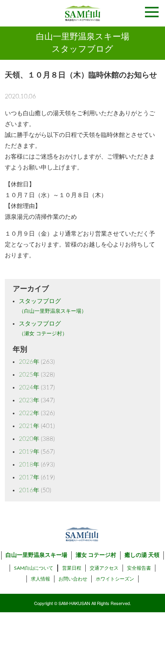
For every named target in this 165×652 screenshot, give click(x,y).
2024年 (29, 388)
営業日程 (71, 568)
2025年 (29, 375)
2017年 (29, 478)
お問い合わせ (72, 579)
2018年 (29, 465)
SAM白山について (33, 568)
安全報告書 (139, 568)
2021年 (29, 426)
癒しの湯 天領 (142, 555)
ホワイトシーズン (115, 579)
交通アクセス (104, 568)
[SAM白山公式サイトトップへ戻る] (82, 13)
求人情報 (40, 579)
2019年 (29, 452)
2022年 (29, 413)
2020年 (29, 439)
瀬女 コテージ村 (96, 555)
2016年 (29, 490)
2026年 (29, 362)
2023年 (29, 400)
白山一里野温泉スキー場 (36, 555)
